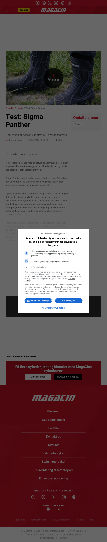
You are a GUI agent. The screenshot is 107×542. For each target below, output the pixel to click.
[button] (53, 267)
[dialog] (53, 271)
